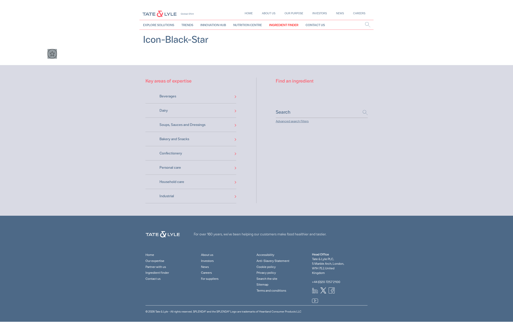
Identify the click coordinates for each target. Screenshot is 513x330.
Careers (359, 13)
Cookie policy (266, 267)
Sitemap (262, 284)
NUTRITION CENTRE (247, 25)
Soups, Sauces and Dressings (182, 125)
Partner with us (155, 267)
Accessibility (265, 255)
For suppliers (209, 279)
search (368, 24)
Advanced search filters (292, 121)
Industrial (167, 196)
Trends (187, 25)
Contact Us (315, 25)
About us (268, 13)
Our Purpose (294, 13)
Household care (172, 182)
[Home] (159, 14)
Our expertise (154, 261)
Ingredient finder (157, 273)
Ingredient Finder (283, 25)
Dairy (164, 110)
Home (249, 13)
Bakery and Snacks (174, 139)
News (340, 13)
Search (363, 112)
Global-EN (186, 13)
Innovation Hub (213, 25)
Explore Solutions (158, 25)
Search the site (266, 279)
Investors (319, 13)
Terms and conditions (271, 290)
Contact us (153, 279)
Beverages (168, 96)
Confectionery (171, 153)
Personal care (170, 167)
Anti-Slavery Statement (272, 261)
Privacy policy (266, 273)
